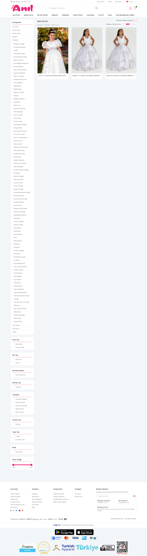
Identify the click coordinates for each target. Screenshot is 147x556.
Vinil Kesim (17, 283)
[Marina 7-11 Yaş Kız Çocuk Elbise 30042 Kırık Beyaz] (87, 50)
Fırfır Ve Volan (18, 115)
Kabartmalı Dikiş (19, 150)
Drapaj (16, 96)
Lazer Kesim (18, 205)
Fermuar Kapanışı (19, 108)
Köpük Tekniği (18, 189)
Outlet (101, 15)
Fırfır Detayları (18, 112)
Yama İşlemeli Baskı (20, 292)
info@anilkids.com (124, 502)
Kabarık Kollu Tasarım (21, 147)
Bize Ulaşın (118, 1)
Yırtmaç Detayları (19, 315)
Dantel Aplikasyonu (20, 79)
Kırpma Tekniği (18, 176)
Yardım (110, 1)
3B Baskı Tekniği (19, 44)
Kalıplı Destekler (19, 160)
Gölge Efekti (18, 128)
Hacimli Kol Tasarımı (20, 131)
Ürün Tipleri (78, 15)
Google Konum (15, 502)
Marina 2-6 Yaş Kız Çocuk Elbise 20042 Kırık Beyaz (123, 75)
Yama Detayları (19, 289)
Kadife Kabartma (19, 154)
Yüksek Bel (17, 318)
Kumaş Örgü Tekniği (20, 199)
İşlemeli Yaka (18, 141)
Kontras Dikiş (18, 183)
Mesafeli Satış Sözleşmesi (61, 499)
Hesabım (34, 494)
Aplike (16, 50)
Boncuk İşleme (18, 66)
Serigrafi (16, 247)
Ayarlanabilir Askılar (20, 57)
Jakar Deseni (18, 144)
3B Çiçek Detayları (20, 47)
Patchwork (17, 231)
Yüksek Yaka (18, 321)
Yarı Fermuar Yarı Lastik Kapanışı (21, 303)
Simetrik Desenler (20, 257)
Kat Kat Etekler (18, 167)
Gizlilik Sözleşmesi (58, 496)
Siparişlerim (35, 496)
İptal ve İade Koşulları (59, 502)
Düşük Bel (17, 102)
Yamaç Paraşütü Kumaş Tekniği (21, 297)
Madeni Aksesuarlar (20, 208)
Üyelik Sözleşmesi (58, 494)
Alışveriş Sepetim (37, 502)
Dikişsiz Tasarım (19, 92)
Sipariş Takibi (100, 1)
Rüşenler (17, 244)
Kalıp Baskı (17, 157)
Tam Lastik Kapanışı (20, 267)
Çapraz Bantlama (19, 73)
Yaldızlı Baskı (18, 286)
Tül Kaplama (18, 276)
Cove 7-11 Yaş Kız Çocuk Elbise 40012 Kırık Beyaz (54, 75)
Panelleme (17, 228)
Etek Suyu (17, 105)
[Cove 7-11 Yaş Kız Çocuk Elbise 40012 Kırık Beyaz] (53, 50)
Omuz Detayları (19, 221)
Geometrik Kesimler (20, 125)
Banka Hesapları (16, 496)
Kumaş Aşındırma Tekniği (22, 192)
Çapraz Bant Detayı (20, 70)
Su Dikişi (16, 260)
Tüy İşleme (17, 279)
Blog (110, 15)
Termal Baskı (18, 273)
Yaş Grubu (90, 15)
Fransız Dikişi (18, 121)
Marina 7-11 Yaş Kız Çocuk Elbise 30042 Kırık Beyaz (89, 75)
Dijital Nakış (17, 89)
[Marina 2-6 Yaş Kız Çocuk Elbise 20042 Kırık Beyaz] (121, 50)
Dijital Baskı (17, 86)
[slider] (13, 465)
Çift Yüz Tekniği (19, 76)
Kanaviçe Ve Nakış (20, 163)
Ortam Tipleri (42, 15)
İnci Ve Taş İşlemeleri (20, 137)
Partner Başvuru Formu (125, 15)
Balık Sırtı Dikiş (18, 60)
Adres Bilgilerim (37, 499)
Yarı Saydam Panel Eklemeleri (20, 310)
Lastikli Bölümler (19, 202)
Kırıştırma (17, 173)
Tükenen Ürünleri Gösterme (124, 20)
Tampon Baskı (18, 270)
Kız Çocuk (16, 15)
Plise (15, 238)
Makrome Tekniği (19, 212)
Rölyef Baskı (18, 241)
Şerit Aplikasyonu (19, 263)
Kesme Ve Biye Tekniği (21, 170)
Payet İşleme (18, 234)
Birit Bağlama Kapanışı (21, 63)
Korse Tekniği (18, 186)
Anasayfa (40, 25)
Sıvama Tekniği (19, 250)
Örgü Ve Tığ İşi (18, 225)
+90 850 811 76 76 (102, 502)
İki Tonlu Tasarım (19, 134)
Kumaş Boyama (19, 196)
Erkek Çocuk (28, 15)
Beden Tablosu (15, 494)
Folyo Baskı (17, 118)
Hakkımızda (14, 499)
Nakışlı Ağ (17, 218)
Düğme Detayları (19, 99)
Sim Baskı (17, 254)
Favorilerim (35, 505)
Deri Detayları (18, 83)
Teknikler (65, 15)
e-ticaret (73, 525)
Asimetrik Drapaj (19, 54)
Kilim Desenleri (19, 179)
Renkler (55, 15)
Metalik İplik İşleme (20, 215)
